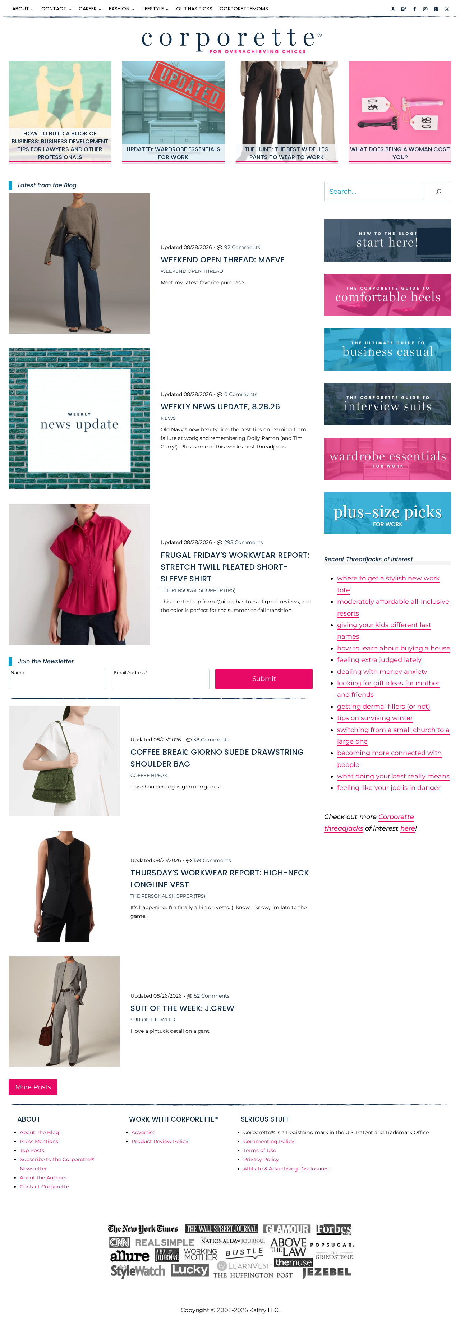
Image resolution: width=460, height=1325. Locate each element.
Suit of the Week (152, 1019)
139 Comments (212, 860)
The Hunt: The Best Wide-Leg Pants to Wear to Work (286, 153)
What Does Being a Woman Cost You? (400, 153)
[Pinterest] (436, 9)
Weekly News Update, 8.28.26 (220, 406)
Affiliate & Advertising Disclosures (285, 1168)
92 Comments (242, 247)
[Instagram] (425, 9)
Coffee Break (148, 775)
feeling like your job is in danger (389, 788)
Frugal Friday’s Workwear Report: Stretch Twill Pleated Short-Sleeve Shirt (235, 566)
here (407, 828)
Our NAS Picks (194, 8)
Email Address (130, 672)
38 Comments (211, 739)
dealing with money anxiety (382, 672)
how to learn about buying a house (393, 648)
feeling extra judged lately (379, 660)
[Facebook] (414, 9)
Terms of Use (259, 1150)
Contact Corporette (44, 1186)
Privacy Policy (261, 1159)
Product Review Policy (160, 1141)
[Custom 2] (403, 9)
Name (17, 672)
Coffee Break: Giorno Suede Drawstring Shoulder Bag (217, 757)
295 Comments (243, 542)
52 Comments (212, 996)
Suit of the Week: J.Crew (182, 1008)
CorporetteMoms (244, 8)
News (168, 418)
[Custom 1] (393, 9)
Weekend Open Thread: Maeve (223, 259)
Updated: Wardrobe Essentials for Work (173, 153)
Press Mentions (39, 1141)
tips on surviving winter (375, 718)
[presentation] (60, 112)
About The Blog (39, 1132)
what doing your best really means (393, 776)
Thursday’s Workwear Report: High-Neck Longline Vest (219, 878)
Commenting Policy (268, 1141)
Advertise (143, 1132)
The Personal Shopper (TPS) (198, 590)
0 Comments (240, 394)
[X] (446, 9)
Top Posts (32, 1150)
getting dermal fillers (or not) (383, 706)
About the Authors (43, 1177)
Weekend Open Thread (192, 271)
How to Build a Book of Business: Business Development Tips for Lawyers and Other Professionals (60, 145)
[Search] (439, 192)
